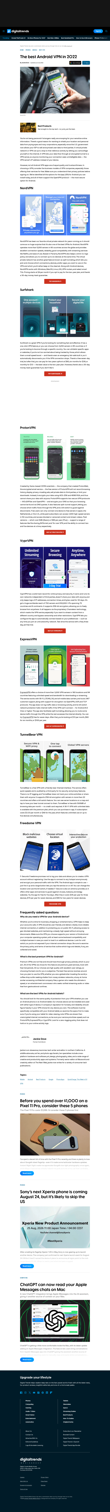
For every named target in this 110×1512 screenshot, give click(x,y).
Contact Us (29, 1435)
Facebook (21, 1393)
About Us (29, 1431)
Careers (22, 1477)
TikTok (38, 1393)
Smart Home (30, 1415)
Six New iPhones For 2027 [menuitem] (36, 38)
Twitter (30, 1393)
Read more (27, 1173)
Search (106, 31)
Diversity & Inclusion (26, 1485)
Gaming (28, 1408)
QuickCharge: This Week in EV (77, 1079)
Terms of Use (24, 1489)
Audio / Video (30, 1411)
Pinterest (43, 1393)
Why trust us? (68, 46)
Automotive (30, 1422)
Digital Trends (14, 34)
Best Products (44, 126)
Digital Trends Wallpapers (71, 1438)
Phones (28, 1401)
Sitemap (43, 1485)
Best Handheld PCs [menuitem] (67, 38)
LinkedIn (47, 1393)
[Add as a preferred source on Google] (75, 63)
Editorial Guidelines (32, 1442)
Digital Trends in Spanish (71, 1442)
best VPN (65, 174)
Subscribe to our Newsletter (72, 1431)
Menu (3, 31)
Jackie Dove (25, 63)
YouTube (34, 1393)
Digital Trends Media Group (32, 1498)
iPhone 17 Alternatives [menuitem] (102, 38)
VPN (21, 1083)
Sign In (98, 31)
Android (30, 1079)
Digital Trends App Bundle (71, 1445)
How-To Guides (68, 1418)
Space (65, 1408)
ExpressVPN (25, 692)
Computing (29, 1404)
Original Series (68, 1422)
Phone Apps (60, 1079)
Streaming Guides (69, 1411)
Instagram (25, 1393)
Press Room (44, 1481)
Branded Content (68, 1435)
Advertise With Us (31, 1438)
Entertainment (31, 1418)
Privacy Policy (45, 1477)
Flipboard (51, 1393)
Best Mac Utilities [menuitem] (53, 38)
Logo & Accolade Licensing (34, 1445)
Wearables (67, 1404)
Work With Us (24, 1481)
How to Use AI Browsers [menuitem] (84, 38)
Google (51, 1079)
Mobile (22, 1079)
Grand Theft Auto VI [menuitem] (18, 38)
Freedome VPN (55, 904)
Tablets (65, 1401)
